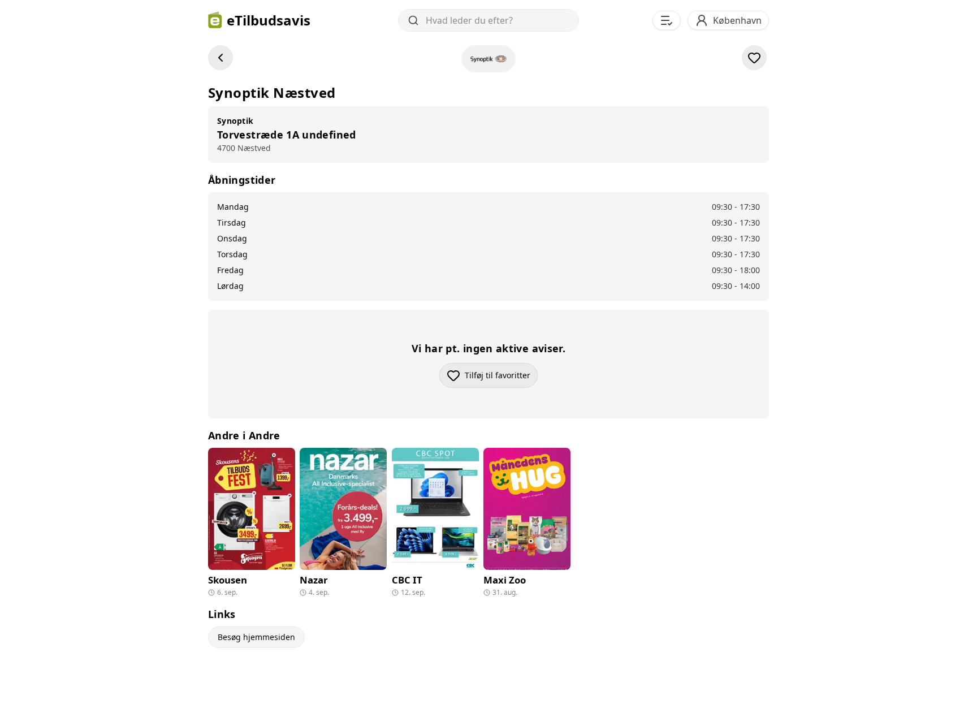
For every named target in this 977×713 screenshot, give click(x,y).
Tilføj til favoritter (501, 378)
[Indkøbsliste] (666, 20)
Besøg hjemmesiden (256, 637)
